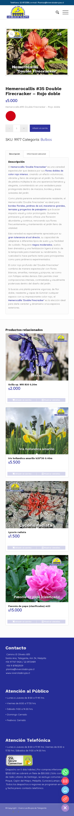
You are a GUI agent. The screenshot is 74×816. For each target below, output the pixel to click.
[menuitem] (55, 12)
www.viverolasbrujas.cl (18, 673)
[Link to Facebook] (18, 811)
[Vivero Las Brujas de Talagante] (31, 12)
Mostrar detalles (52, 400)
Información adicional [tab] (36, 154)
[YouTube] (65, 799)
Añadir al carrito (40, 128)
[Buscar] (55, 12)
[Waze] (65, 790)
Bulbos (46, 139)
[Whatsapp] (65, 772)
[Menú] (63, 12)
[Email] (65, 781)
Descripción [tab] (14, 154)
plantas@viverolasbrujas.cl (20, 669)
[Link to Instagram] (13, 811)
